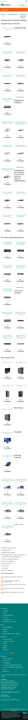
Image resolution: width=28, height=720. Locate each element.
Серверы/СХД (6, 550)
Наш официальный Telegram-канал (10, 699)
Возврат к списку (18, 524)
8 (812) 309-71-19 (14, 682)
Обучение (5, 629)
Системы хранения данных (10, 559)
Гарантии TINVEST (7, 639)
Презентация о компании (9, 621)
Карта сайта (6, 671)
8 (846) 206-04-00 (9, 689)
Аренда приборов (7, 627)
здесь (10, 718)
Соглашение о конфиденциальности (12, 665)
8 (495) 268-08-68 (9, 681)
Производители (7, 662)
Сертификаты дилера (8, 641)
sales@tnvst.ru (16, 692)
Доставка (5, 645)
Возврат (5, 647)
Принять (25, 713)
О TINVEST (5, 611)
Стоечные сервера (8, 561)
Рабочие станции (7, 570)
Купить (7, 47)
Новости (5, 613)
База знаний (6, 660)
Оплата (5, 643)
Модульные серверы (8, 552)
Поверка (5, 631)
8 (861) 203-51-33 (11, 687)
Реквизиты (6, 649)
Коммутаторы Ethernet (9, 548)
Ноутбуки (5, 568)
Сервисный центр (7, 658)
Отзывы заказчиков (8, 615)
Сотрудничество (7, 619)
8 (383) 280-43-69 (13, 685)
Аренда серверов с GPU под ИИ (11, 633)
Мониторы (5, 566)
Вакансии (5, 617)
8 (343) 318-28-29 (13, 684)
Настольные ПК (7, 563)
